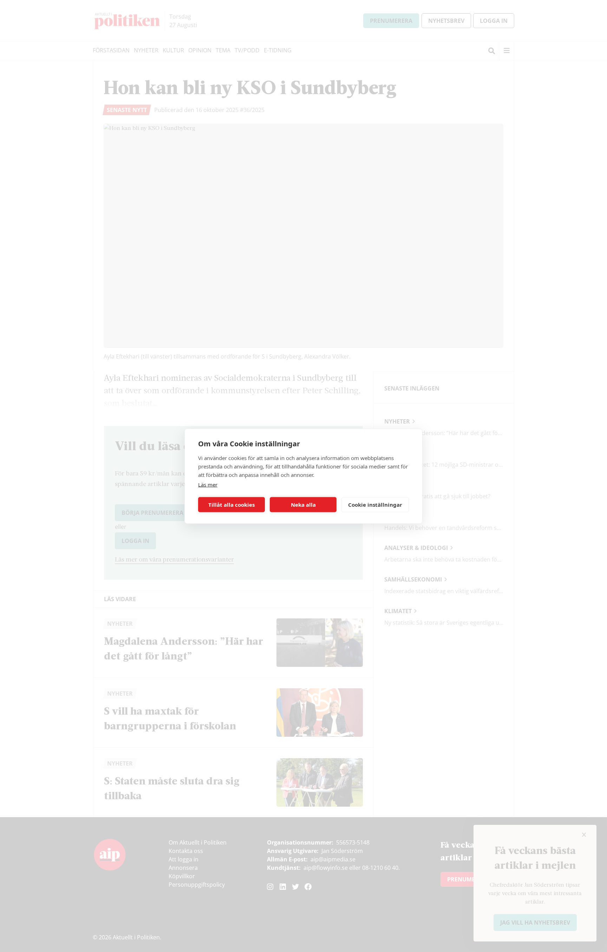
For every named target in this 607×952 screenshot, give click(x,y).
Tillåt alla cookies (231, 504)
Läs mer (207, 484)
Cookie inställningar (375, 504)
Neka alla (303, 504)
